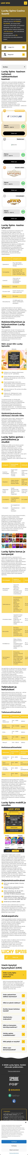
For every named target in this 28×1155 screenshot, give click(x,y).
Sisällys (5, 67)
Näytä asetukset (14, 1150)
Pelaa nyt (14, 133)
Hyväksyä (14, 1141)
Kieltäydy (14, 1146)
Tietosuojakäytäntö (14, 1153)
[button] (26, 1122)
